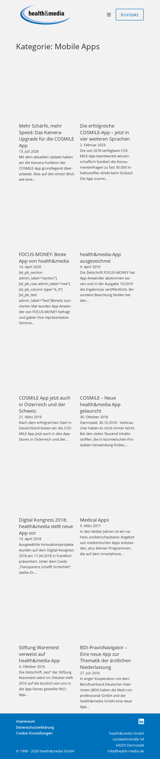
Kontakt (130, 14)
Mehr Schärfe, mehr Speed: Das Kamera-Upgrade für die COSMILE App (46, 135)
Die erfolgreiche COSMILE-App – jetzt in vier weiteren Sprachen (105, 132)
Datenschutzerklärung (35, 727)
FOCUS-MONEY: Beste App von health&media (44, 257)
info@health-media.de (126, 751)
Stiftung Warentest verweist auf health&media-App (39, 654)
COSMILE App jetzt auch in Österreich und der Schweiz (44, 404)
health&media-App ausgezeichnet (100, 257)
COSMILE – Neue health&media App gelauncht (100, 404)
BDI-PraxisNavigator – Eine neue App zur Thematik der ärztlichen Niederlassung (105, 657)
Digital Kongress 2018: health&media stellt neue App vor (46, 526)
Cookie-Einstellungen (34, 733)
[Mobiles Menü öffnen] (109, 14)
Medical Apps (94, 520)
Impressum (25, 721)
